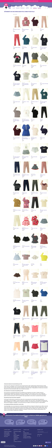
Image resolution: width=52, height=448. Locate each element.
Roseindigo (7, 445)
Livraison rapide (6, 432)
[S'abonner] (47, 432)
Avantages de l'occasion (27, 437)
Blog (14, 432)
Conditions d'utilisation (17, 441)
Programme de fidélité (17, 431)
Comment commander (26, 436)
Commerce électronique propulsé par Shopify (10, 446)
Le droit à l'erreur (7, 435)
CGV (14, 440)
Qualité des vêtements (7, 431)
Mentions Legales (16, 435)
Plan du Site (6, 436)
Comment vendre (26, 432)
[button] (45, 8)
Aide (24, 431)
